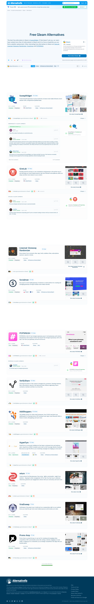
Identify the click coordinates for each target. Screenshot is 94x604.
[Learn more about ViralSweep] (13, 508)
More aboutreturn (75, 492)
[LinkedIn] (22, 601)
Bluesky (8, 593)
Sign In (82, 3)
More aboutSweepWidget (75, 114)
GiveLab (56, 44)
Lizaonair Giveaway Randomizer (16, 46)
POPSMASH (39, 46)
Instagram (17, 593)
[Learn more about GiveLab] (13, 172)
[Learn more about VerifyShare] (13, 384)
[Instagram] (19, 601)
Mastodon (64, 592)
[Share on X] (11, 60)
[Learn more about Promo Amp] (13, 539)
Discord (45, 592)
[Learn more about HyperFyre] (13, 446)
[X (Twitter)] (9, 601)
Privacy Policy (75, 589)
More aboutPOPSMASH (75, 351)
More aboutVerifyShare (75, 399)
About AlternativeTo (76, 593)
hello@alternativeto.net (35, 592)
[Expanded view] (77, 66)
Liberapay (54, 593)
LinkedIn (23, 593)
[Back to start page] (15, 3)
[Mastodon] (12, 601)
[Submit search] (63, 3)
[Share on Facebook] (8, 60)
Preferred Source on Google (79, 597)
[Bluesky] (14, 601)
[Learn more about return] (13, 477)
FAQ (72, 585)
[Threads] (17, 601)
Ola (16, 587)
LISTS (49, 3)
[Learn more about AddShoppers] (13, 415)
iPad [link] (55, 66)
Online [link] (37, 66)
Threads (12, 593)
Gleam (68, 42)
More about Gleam (73, 56)
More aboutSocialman (75, 298)
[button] (35, 96)
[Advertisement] (47, 21)
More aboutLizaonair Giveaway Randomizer (75, 267)
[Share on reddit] (14, 60)
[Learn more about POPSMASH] (13, 337)
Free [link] (33, 66)
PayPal (59, 593)
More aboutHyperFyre (75, 461)
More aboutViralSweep (75, 522)
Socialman (30, 46)
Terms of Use (75, 587)
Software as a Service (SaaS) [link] (46, 66)
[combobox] (71, 3)
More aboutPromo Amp (75, 553)
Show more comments (13, 159)
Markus (20, 587)
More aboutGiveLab (75, 187)
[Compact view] (79, 66)
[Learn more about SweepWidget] (13, 99)
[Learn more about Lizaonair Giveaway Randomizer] (13, 251)
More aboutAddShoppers (75, 430)
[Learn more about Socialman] (13, 283)
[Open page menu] (85, 3)
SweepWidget (34, 40)
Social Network (25, 454)
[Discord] (7, 601)
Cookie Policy (74, 591)
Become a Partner (76, 595)
